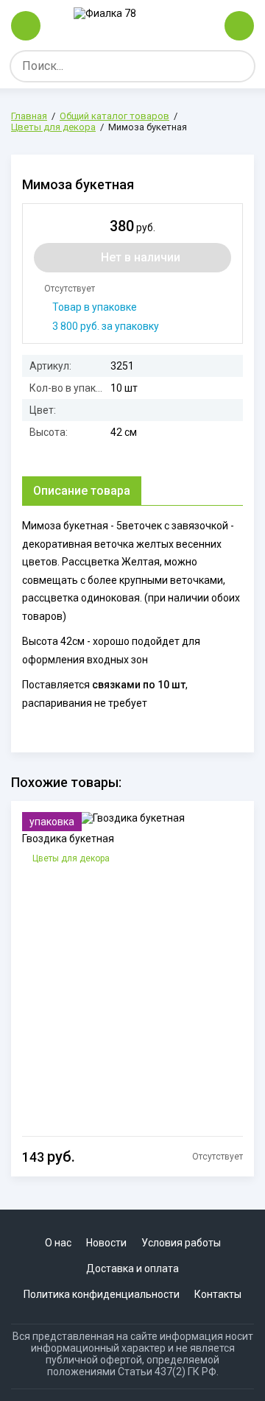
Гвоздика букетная (68, 838)
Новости (106, 1243)
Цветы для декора (71, 858)
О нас (58, 1243)
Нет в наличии (140, 257)
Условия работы (181, 1243)
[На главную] (132, 25)
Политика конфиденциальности (102, 1294)
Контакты (217, 1294)
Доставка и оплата (132, 1268)
